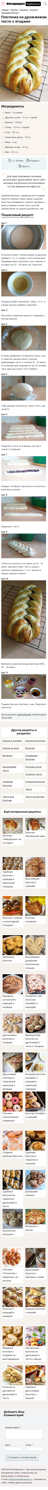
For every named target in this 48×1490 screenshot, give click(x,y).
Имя (8, 1445)
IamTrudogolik (24, 714)
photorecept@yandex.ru (20, 1479)
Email (29, 1445)
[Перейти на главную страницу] (15, 4)
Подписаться (33, 4)
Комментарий (13, 1427)
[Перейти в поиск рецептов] (45, 4)
